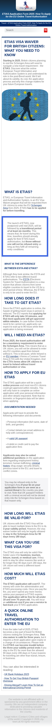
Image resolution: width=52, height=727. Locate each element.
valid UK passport (18, 438)
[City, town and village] (26, 5)
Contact (23, 716)
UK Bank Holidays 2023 (16, 674)
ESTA (26, 279)
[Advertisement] (26, 156)
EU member (12, 356)
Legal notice (11, 716)
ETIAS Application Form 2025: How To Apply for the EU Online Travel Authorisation (26, 15)
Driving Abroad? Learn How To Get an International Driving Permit (23, 686)
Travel (3, 23)
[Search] (45, 30)
